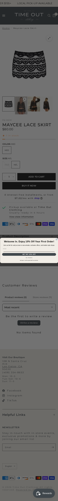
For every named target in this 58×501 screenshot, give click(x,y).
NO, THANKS (29, 257)
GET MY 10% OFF (29, 254)
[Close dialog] (56, 239)
